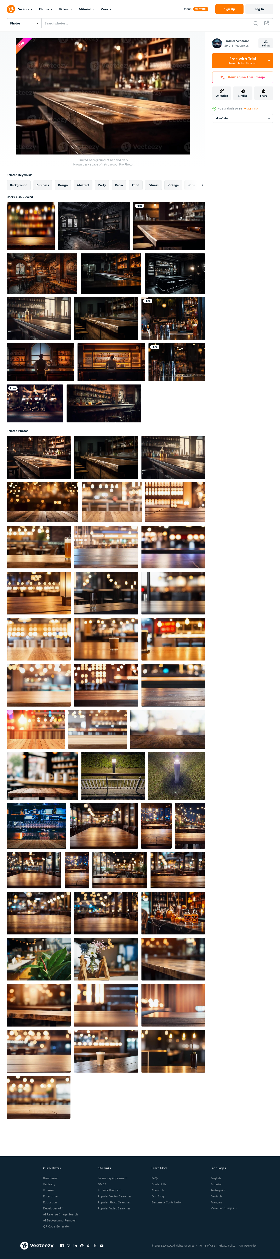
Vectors (23, 9)
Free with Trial (242, 60)
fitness (153, 185)
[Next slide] (198, 185)
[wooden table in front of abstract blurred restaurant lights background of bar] (36, 826)
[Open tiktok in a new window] (88, 1245)
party (102, 185)
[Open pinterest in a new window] (82, 1245)
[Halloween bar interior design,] (173, 913)
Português (218, 1190)
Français (216, 1202)
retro (119, 185)
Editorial (85, 9)
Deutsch (216, 1196)
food (135, 185)
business (42, 185)
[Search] (255, 23)
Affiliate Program (109, 1190)
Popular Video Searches (114, 1208)
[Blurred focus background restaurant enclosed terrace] (39, 959)
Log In (259, 9)
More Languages (222, 1208)
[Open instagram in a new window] (68, 1245)
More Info (222, 118)
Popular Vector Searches (115, 1196)
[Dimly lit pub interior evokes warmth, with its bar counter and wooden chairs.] (104, 403)
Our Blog (158, 1196)
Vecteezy (49, 1184)
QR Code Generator (56, 1226)
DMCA (102, 1184)
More (104, 9)
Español (216, 1184)
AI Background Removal (59, 1220)
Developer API (53, 1208)
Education (50, 1202)
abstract (83, 185)
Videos (64, 9)
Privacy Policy (226, 1245)
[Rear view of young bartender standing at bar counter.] (40, 362)
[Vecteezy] (11, 9)
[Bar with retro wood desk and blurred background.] (39, 318)
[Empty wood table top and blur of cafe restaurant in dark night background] (42, 776)
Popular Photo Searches (114, 1202)
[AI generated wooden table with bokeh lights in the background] (42, 502)
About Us (158, 1190)
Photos (44, 9)
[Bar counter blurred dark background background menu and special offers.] (111, 273)
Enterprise (50, 1196)
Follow (266, 45)
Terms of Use (207, 1245)
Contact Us (159, 1184)
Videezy (48, 1190)
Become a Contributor (167, 1202)
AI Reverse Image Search (60, 1214)
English (216, 1178)
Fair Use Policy (248, 1245)
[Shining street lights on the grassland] (176, 776)
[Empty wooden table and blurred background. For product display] (169, 226)
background (18, 185)
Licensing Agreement (112, 1178)
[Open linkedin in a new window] (75, 1245)
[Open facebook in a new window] (62, 1245)
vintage (173, 185)
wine (191, 185)
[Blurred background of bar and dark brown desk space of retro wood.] (39, 457)
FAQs (155, 1178)
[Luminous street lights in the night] (113, 776)
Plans (188, 9)
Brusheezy (50, 1178)
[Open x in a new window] (95, 1245)
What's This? (251, 108)
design (63, 185)
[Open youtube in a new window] (101, 1245)
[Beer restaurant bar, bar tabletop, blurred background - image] (31, 226)
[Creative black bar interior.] (94, 226)
